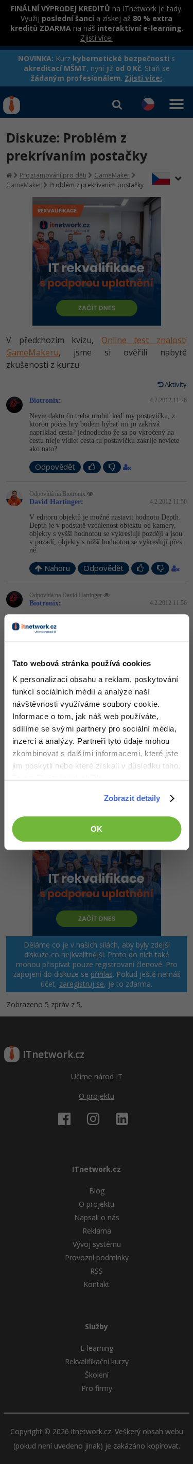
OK (96, 829)
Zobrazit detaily (132, 798)
